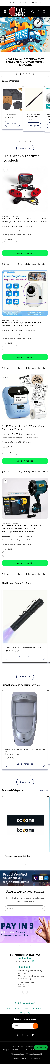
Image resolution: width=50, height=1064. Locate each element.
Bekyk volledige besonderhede (31, 264)
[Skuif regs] (30, 141)
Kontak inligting (19, 1058)
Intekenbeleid (34, 1058)
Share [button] (7, 264)
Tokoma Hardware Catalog (17, 856)
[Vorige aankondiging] (4, 3)
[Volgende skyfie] (33, 74)
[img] (25, 958)
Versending (16, 230)
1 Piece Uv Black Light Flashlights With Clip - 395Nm (23, 647)
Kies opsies (12, 124)
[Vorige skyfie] (16, 74)
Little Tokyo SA (22, 1046)
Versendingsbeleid (34, 1054)
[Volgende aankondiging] (45, 3)
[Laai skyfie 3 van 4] (26, 74)
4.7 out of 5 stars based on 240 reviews (25, 1008)
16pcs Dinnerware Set (12, 114)
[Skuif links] (19, 141)
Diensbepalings (17, 1054)
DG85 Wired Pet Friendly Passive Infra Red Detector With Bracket (25, 750)
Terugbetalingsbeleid (19, 1050)
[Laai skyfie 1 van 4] (20, 74)
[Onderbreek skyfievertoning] (47, 74)
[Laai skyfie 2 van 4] (23, 74)
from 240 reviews (24, 961)
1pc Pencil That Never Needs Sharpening (33, 115)
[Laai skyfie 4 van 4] (29, 74)
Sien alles (25, 148)
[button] (5, 11)
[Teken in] (42, 908)
